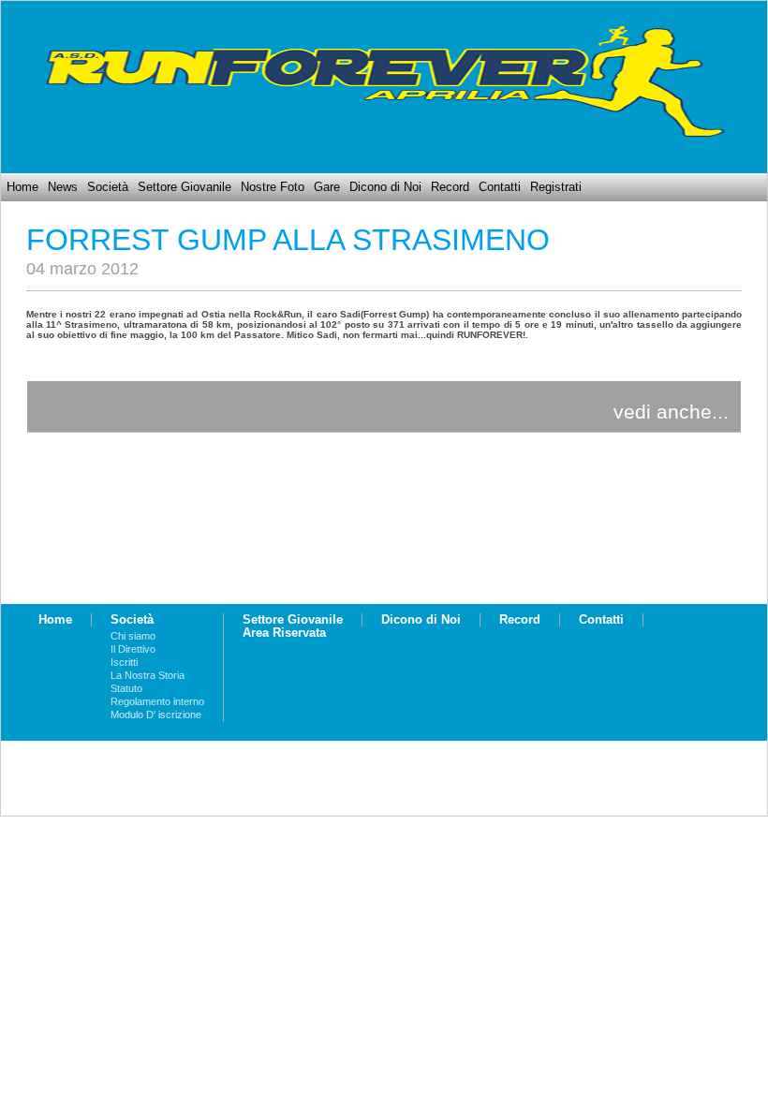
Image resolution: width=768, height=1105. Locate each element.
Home (22, 187)
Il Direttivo (133, 649)
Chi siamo (133, 635)
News (63, 187)
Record (450, 187)
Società (107, 187)
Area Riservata (284, 633)
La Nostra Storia (148, 675)
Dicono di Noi (385, 187)
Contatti (500, 187)
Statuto (126, 688)
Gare (327, 187)
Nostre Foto (272, 187)
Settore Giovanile (184, 187)
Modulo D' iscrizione (156, 714)
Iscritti (124, 662)
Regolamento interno (157, 701)
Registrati (556, 187)
